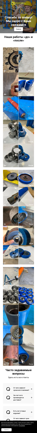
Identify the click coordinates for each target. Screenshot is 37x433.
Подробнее (22, 425)
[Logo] (18, 3)
